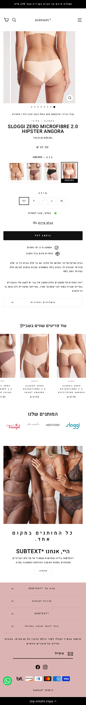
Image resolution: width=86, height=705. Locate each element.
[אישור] (70, 653)
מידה (43, 193)
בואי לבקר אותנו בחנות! (42, 626)
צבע (43, 157)
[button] (43, 701)
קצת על (42, 588)
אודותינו (43, 571)
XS (24, 201)
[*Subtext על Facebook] (38, 667)
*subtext (42, 613)
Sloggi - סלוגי (42, 121)
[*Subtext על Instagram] (45, 667)
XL (62, 201)
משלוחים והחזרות (43, 302)
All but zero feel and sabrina (41, 114)
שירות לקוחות (42, 601)
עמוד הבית (68, 114)
